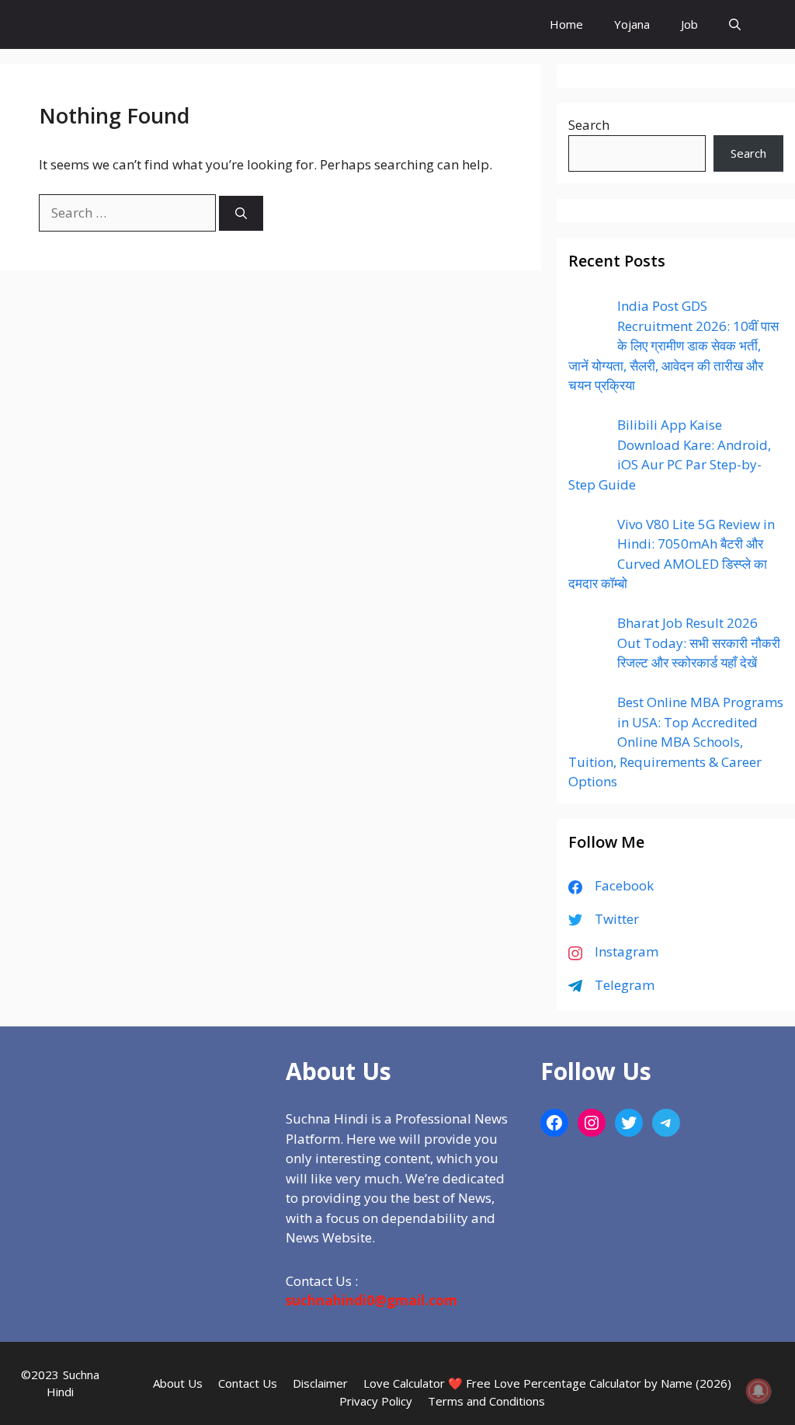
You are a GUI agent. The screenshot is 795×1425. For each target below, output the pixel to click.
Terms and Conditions (486, 1401)
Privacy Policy (375, 1401)
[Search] (241, 213)
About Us (178, 1383)
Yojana (632, 24)
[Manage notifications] (758, 1390)
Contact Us (247, 1383)
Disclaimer (320, 1383)
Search (588, 125)
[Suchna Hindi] (95, 24)
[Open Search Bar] (734, 24)
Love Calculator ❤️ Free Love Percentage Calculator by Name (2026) (547, 1383)
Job (689, 24)
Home (566, 24)
